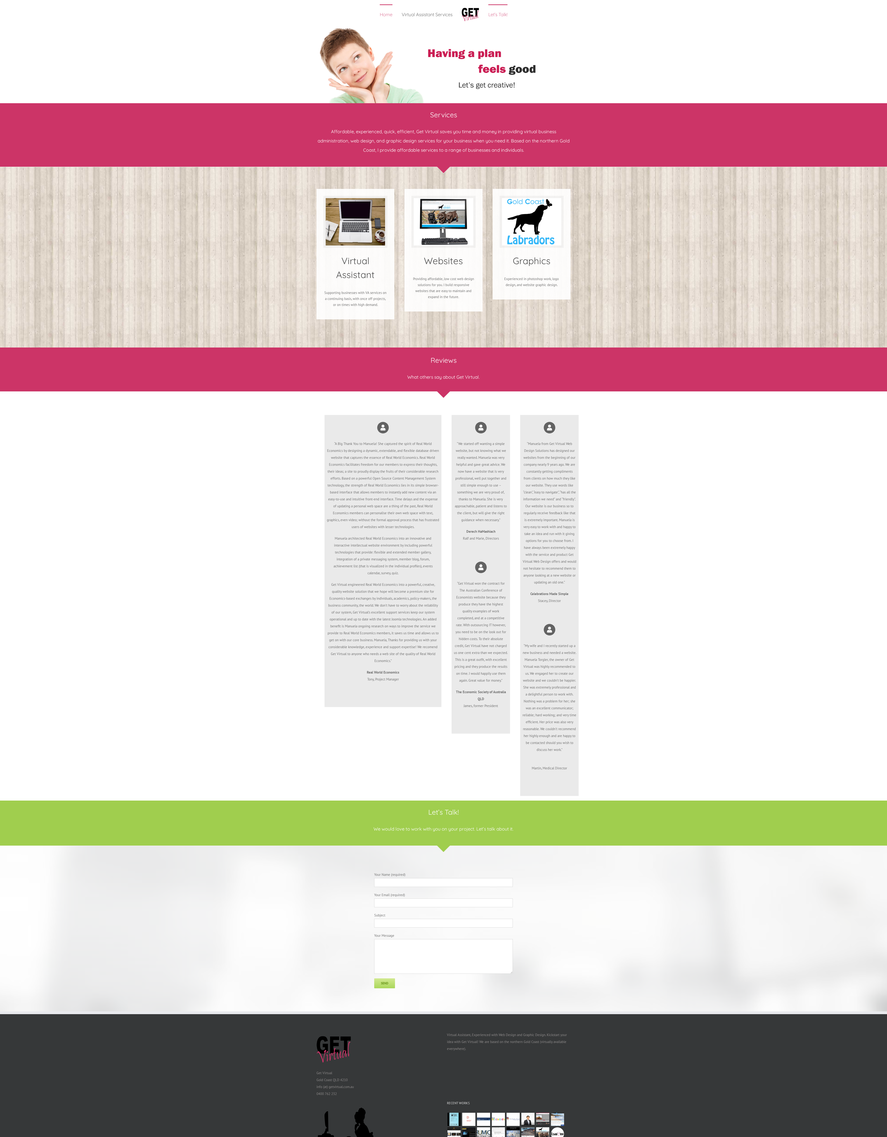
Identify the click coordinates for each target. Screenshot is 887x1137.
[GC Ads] (557, 1119)
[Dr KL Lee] (528, 1119)
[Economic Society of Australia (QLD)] (483, 1119)
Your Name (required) (389, 874)
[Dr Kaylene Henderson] (513, 1119)
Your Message (384, 935)
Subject (379, 915)
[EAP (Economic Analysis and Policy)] (454, 1119)
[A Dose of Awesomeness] (498, 1119)
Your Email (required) (389, 895)
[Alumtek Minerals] (543, 1119)
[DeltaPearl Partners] (469, 1119)
